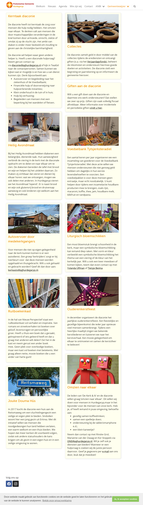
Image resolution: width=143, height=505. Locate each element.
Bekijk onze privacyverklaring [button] (57, 500)
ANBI (98, 6)
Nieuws (52, 6)
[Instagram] (16, 484)
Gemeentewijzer (117, 6)
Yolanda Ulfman (75, 268)
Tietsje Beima (95, 268)
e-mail (105, 451)
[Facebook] (9, 484)
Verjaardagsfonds (96, 61)
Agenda (63, 6)
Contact (88, 6)
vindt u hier (96, 107)
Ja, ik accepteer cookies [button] (125, 499)
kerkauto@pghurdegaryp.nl (23, 270)
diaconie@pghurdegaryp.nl (26, 65)
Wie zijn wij (76, 6)
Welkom (40, 6)
